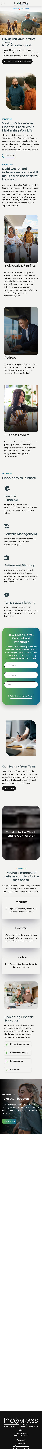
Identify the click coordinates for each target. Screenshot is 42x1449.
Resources (15, 1069)
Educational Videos (19, 1052)
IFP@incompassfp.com (21, 1446)
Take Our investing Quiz (21, 696)
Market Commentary (19, 1044)
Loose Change (16, 1061)
